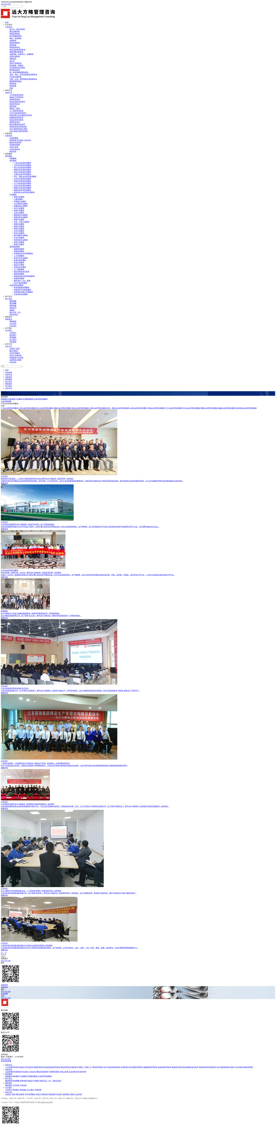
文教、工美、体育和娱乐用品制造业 (23, 79)
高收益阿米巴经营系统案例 (24, 276)
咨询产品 (8, 93)
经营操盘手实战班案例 (22, 290)
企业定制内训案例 (21, 294)
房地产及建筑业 (15, 63)
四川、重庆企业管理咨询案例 (25, 176)
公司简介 (12, 333)
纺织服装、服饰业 (16, 65)
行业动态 (12, 326)
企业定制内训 (14, 149)
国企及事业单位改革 (17, 124)
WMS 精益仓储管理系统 (18, 131)
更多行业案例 (19, 244)
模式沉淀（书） (15, 312)
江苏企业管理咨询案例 (22, 165)
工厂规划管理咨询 (16, 111)
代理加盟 (12, 342)
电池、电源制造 (15, 38)
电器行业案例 (19, 224)
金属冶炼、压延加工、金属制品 (21, 54)
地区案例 (12, 160)
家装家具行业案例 (21, 217)
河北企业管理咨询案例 (22, 185)
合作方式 (8, 346)
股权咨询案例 (19, 274)
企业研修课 (13, 138)
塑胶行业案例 (19, 219)
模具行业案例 (19, 228)
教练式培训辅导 (15, 142)
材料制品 (12, 59)
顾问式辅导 (13, 351)
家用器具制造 (14, 70)
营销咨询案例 (19, 251)
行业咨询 (8, 27)
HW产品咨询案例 (20, 283)
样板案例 (12, 158)
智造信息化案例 (20, 267)
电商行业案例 (19, 197)
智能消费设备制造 (16, 52)
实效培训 (8, 136)
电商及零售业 (14, 47)
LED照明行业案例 (21, 204)
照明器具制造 (14, 34)
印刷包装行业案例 (21, 240)
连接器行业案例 (20, 201)
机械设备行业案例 (21, 206)
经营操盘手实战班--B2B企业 (20, 140)
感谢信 (12, 310)
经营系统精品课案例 (21, 287)
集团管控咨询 (14, 122)
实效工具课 (13, 147)
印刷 (11, 88)
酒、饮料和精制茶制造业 (18, 72)
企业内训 (12, 362)
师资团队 (12, 337)
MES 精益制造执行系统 (18, 129)
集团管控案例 (19, 278)
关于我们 (8, 330)
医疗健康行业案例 (21, 235)
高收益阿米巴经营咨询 (18, 126)
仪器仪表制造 (14, 56)
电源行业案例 (19, 210)
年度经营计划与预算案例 (23, 253)
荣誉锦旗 (12, 305)
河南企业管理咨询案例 (22, 181)
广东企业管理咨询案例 (22, 163)
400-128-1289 (6, 4)
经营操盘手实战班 (16, 358)
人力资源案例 (19, 256)
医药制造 (12, 83)
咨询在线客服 (6, 1061)
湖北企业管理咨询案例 (22, 172)
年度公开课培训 (15, 355)
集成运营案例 (19, 262)
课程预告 (12, 321)
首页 (7, 22)
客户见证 (8, 299)
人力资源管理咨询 (16, 95)
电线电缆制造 (14, 43)
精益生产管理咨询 (16, 97)
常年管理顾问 (14, 353)
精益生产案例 (19, 265)
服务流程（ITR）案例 (22, 281)
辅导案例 (8, 156)
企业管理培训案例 (16, 285)
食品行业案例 (19, 226)
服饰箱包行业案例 (21, 215)
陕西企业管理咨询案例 (22, 188)
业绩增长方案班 (15, 360)
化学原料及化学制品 (17, 68)
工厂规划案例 (19, 269)
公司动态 (12, 324)
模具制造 (12, 45)
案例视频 (12, 301)
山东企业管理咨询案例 (22, 179)
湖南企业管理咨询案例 (22, 170)
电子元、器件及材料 (17, 29)
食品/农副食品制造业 (17, 49)
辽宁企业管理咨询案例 (22, 183)
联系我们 (12, 335)
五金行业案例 (19, 213)
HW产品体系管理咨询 (17, 113)
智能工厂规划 (14, 108)
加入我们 (12, 339)
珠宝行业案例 (19, 233)
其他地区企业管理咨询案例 (24, 192)
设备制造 (12, 40)
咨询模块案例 (14, 247)
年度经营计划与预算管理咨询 (20, 115)
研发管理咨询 (14, 104)
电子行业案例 (19, 208)
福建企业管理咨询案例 (22, 190)
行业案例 (12, 194)
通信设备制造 (14, 31)
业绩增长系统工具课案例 (23, 292)
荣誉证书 (12, 308)
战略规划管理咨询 (16, 117)
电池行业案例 (19, 242)
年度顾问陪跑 (14, 145)
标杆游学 (12, 151)
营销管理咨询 (14, 99)
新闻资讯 (8, 319)
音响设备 (12, 86)
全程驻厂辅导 (14, 348)
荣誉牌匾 (12, 303)
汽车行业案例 (19, 231)
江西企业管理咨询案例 (22, 174)
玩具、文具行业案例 (21, 222)
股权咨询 (12, 106)
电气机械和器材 (15, 36)
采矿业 (12, 61)
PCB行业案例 (19, 237)
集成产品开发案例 (21, 258)
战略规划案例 (19, 249)
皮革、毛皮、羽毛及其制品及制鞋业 (23, 74)
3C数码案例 (18, 199)
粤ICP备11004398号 (45, 1102)
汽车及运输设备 (15, 77)
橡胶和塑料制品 (15, 81)
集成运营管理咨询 (16, 120)
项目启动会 (13, 315)
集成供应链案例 (20, 260)
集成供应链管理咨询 (17, 102)
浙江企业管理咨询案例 (22, 167)
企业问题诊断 (6, 401)
